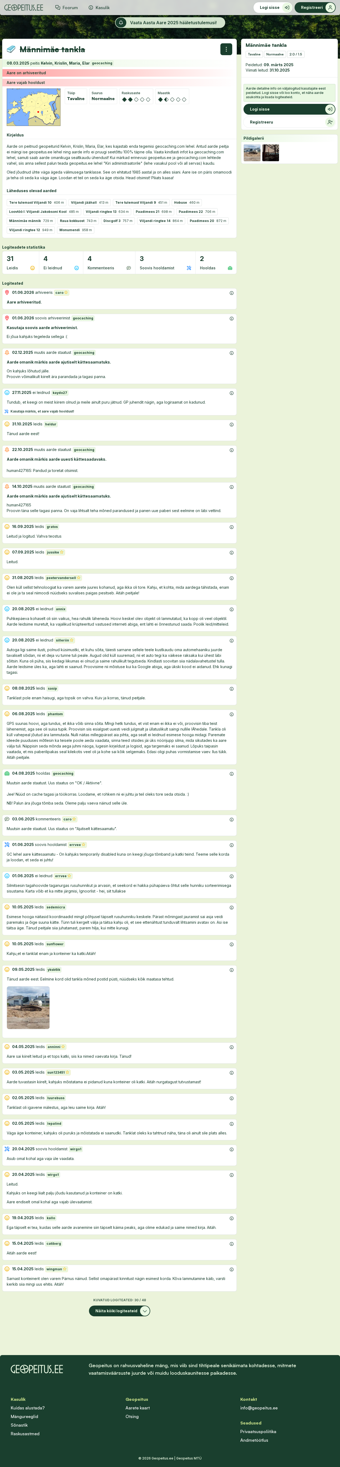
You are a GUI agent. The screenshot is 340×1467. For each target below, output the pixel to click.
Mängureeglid (24, 1416)
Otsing (132, 1416)
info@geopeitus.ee (259, 1407)
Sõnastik (19, 1425)
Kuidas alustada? (28, 1407)
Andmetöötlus (254, 1440)
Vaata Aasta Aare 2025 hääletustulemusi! (173, 22)
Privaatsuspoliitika (258, 1431)
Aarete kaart (138, 1407)
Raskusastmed (25, 1433)
